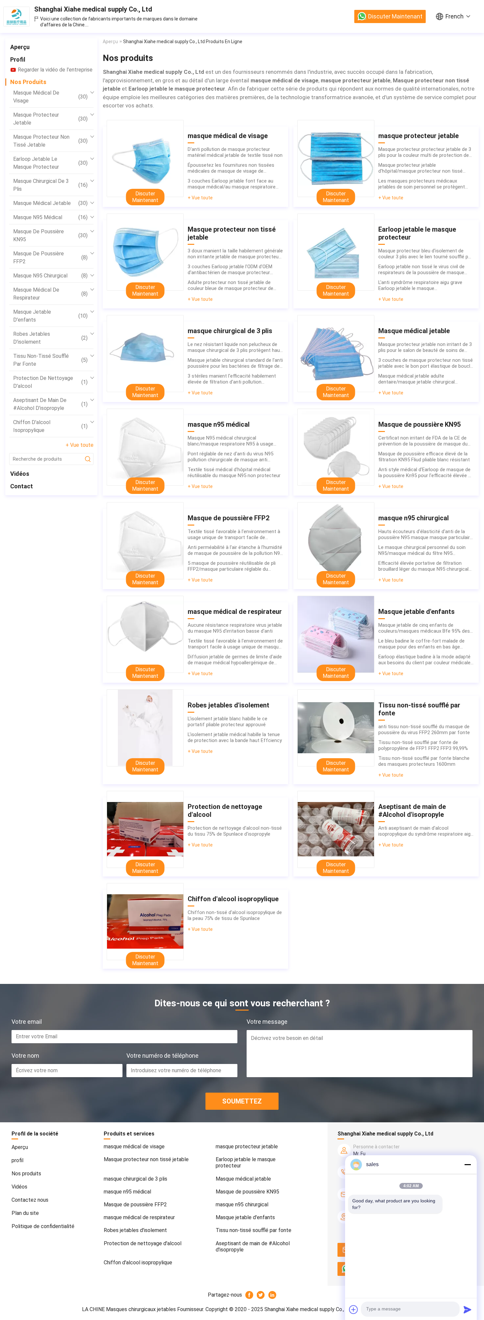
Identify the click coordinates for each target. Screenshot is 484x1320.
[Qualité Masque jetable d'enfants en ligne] (335, 634)
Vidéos (19, 473)
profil (17, 59)
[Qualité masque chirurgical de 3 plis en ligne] (145, 353)
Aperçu (20, 46)
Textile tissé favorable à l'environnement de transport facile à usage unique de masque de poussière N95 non (235, 644)
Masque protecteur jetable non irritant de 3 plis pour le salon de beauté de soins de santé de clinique (425, 347)
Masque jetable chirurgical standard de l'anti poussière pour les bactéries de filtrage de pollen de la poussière (235, 363)
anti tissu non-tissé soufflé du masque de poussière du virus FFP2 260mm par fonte (424, 729)
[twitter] (261, 1295)
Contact (21, 486)
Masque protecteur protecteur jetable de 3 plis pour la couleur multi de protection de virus (424, 152)
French (454, 16)
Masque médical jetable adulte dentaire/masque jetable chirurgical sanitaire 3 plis (416, 379)
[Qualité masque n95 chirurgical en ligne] (335, 540)
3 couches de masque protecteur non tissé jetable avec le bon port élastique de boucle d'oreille (425, 363)
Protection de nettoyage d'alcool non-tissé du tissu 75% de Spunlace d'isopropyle (235, 831)
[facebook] (249, 1295)
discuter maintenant (395, 16)
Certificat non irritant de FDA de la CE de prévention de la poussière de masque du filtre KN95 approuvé (423, 441)
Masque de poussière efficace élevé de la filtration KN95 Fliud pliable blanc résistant (424, 457)
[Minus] (467, 1164)
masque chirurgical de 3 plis (50, 185)
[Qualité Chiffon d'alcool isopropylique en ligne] (145, 921)
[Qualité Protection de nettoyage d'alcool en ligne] (145, 829)
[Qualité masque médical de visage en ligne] (145, 158)
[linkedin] (272, 1295)
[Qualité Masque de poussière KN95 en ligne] (335, 447)
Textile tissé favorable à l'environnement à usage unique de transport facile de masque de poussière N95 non (234, 534)
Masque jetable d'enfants (50, 316)
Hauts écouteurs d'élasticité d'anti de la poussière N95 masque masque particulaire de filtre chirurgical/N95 (425, 534)
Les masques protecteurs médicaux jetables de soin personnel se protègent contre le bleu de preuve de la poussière (421, 184)
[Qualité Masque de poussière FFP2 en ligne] (145, 540)
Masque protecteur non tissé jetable (50, 141)
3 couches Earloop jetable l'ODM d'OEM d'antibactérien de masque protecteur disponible (230, 269)
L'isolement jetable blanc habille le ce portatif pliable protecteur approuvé (227, 722)
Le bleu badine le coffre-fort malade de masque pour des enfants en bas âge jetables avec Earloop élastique (421, 644)
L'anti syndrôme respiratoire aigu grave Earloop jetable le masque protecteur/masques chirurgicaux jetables (424, 285)
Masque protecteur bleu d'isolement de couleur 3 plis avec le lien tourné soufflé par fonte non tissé (425, 254)
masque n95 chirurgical (50, 276)
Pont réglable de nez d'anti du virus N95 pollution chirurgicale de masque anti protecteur (230, 457)
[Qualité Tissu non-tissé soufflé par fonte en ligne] (335, 727)
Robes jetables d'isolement (50, 338)
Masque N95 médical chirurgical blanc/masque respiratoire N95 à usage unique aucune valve (230, 441)
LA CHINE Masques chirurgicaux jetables (129, 1309)
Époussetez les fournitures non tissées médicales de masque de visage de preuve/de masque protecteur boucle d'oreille (231, 168)
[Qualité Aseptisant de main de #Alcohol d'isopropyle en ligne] (335, 829)
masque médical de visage (50, 97)
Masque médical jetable (50, 203)
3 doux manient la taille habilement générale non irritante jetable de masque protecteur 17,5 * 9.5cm (235, 254)
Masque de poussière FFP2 (50, 257)
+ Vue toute (80, 445)
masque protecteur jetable (50, 119)
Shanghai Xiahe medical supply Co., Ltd (93, 9)
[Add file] (353, 1309)
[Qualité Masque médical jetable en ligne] (335, 353)
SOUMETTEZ (242, 1101)
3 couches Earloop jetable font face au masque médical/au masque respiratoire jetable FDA (232, 184)
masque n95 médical (50, 217)
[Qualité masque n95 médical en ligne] (145, 447)
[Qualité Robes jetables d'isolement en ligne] (145, 727)
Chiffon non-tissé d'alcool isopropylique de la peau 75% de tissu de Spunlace (235, 915)
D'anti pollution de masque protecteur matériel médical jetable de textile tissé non (235, 152)
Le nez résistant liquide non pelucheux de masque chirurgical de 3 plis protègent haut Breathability (235, 347)
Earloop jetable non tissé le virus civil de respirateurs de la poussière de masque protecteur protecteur (421, 269)
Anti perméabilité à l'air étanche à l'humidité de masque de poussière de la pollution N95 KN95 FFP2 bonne (235, 550)
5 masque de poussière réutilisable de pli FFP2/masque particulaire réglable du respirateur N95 (232, 566)
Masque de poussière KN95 (50, 235)
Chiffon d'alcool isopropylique (50, 426)
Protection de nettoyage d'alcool (50, 382)
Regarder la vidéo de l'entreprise (55, 70)
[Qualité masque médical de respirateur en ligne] (145, 634)
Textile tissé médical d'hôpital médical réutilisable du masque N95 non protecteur (234, 472)
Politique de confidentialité (43, 1226)
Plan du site (25, 1213)
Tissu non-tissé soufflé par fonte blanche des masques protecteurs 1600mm (424, 761)
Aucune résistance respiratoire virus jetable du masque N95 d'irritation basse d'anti (235, 628)
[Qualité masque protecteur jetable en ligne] (335, 158)
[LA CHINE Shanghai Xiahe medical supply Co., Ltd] (16, 16)
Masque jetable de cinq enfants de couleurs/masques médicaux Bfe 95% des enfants (424, 628)
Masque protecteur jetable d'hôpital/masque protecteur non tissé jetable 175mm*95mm (420, 168)
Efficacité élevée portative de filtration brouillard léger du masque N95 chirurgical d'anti (423, 566)
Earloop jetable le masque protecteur (50, 163)
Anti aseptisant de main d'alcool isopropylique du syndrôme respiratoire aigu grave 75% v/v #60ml (425, 831)
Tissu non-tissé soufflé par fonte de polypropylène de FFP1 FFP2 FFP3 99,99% (423, 745)
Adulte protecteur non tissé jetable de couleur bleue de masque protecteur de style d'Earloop (230, 285)
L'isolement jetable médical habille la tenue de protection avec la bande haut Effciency (235, 737)
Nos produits (28, 81)
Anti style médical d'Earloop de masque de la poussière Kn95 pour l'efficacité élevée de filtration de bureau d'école (425, 472)
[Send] (467, 1309)
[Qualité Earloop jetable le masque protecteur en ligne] (335, 252)
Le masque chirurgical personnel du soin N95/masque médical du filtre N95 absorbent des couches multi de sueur (422, 550)
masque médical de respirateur (50, 294)
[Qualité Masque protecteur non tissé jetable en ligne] (145, 252)
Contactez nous (30, 1200)
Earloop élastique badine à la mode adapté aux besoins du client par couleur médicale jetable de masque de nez (424, 660)
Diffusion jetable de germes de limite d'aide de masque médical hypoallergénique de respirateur (235, 660)
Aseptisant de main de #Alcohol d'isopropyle (50, 404)
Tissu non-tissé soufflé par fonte (50, 360)
